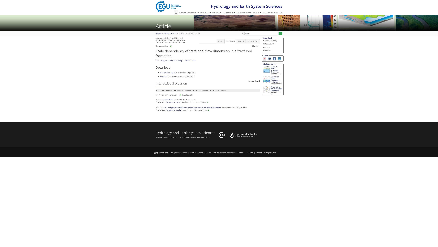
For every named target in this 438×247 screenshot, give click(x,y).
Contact (250, 153)
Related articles (252, 41)
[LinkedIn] (279, 59)
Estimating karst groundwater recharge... (276, 79)
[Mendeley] (264, 59)
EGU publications (270, 12)
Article (220, 41)
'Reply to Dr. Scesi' (173, 102)
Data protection (270, 153)
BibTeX (267, 47)
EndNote (267, 50)
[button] (243, 33)
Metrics (241, 41)
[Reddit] (269, 59)
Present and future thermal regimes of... (276, 88)
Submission (205, 12)
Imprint (259, 153)
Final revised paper (167, 73)
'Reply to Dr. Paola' (173, 110)
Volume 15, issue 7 (171, 33)
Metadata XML (269, 44)
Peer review (230, 41)
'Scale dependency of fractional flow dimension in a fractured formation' (192, 107)
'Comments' (168, 99)
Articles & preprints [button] (188, 12)
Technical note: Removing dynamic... (275, 69)
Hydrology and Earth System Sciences (246, 6)
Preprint (163, 76)
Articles (158, 33)
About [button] (256, 12)
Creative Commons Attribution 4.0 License (228, 153)
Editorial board (244, 12)
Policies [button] (216, 12)
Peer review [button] (228, 12)
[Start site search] (280, 33)
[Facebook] (274, 59)
